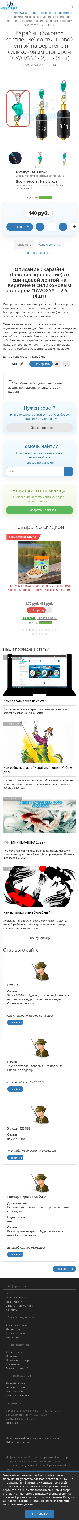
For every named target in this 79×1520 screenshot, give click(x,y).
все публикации (40, 938)
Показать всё (64, 1269)
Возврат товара (15, 1333)
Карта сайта (13, 1337)
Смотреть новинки (41, 510)
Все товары (13, 1364)
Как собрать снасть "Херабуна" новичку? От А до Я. (37, 770)
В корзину (22, 227)
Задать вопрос (41, 427)
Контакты (11, 1309)
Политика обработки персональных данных (32, 1438)
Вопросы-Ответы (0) (39, 253)
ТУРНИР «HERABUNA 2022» (24, 842)
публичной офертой (36, 1465)
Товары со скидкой (17, 1368)
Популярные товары (18, 1360)
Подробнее (15, 1022)
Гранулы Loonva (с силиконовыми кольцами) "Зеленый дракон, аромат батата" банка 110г (39, 588)
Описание (24, 244)
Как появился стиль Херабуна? (26, 912)
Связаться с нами (16, 1325)
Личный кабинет (16, 1383)
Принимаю (39, 1514)
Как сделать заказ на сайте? (24, 701)
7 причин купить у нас (19, 1305)
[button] (70, 5)
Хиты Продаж (14, 1352)
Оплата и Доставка (17, 1297)
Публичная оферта (17, 1442)
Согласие (9, 1501)
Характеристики (50, 244)
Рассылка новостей (17, 1395)
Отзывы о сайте (15, 1329)
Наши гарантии (15, 1301)
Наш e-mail (12, 1422)
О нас (9, 1293)
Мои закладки (14, 1391)
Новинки (11, 1356)
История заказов (16, 1387)
